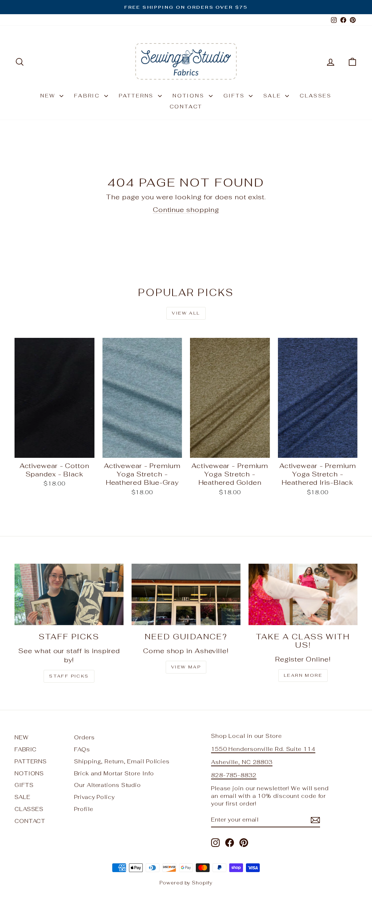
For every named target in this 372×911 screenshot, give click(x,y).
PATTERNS (137, 95)
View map (186, 667)
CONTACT (186, 106)
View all (186, 313)
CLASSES (316, 95)
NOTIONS (190, 95)
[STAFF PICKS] (69, 594)
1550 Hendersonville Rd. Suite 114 (263, 749)
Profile (83, 809)
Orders (84, 737)
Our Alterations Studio (107, 785)
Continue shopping (186, 209)
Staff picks (69, 676)
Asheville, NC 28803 (241, 762)
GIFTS (235, 95)
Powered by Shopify (185, 883)
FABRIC (88, 95)
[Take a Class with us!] (302, 594)
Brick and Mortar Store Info (114, 773)
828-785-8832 (233, 775)
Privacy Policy (94, 797)
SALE (273, 95)
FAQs (82, 749)
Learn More (303, 675)
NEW (49, 95)
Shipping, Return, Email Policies (122, 761)
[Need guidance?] (186, 594)
